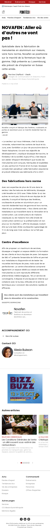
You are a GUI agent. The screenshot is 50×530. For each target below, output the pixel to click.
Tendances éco (29, 18)
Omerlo (29, 527)
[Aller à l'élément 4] (26, 462)
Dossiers (5, 490)
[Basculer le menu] (3, 11)
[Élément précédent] (17, 463)
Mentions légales (8, 511)
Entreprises (30, 483)
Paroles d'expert (14, 18)
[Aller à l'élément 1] (21, 462)
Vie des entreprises (9, 487)
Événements (20, 2)
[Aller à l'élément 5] (28, 462)
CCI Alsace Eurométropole (12, 507)
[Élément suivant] (32, 463)
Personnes (30, 487)
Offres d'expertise (33, 490)
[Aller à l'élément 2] (23, 462)
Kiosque (32, 2)
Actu (4, 18)
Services (42, 2)
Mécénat (8, 2)
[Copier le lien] (46, 88)
